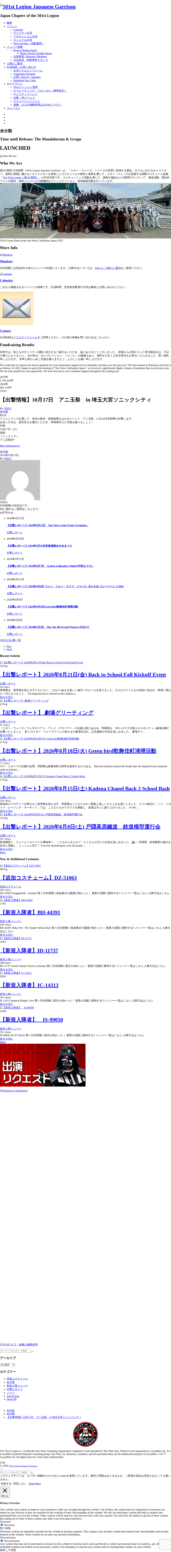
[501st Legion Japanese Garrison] (38, 7)
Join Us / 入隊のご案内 (108, 268)
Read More (35, 1483)
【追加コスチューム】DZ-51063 (38, 878)
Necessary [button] (5, 1521)
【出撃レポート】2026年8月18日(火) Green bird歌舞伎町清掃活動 (78, 751)
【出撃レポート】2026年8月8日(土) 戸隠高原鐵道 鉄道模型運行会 (80, 827)
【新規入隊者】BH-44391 (30, 912)
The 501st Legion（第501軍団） (21, 177)
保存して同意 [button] (8, 1550)
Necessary (9, 1525)
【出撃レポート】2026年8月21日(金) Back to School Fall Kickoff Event (83, 674)
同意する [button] (6, 1483)
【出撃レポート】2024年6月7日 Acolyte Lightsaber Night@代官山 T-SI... (50, 566)
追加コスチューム (10, 886)
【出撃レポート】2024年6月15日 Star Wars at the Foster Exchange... (47, 525)
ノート (11, 1392)
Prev (9, 646)
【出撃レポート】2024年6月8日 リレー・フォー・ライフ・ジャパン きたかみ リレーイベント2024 (65, 586)
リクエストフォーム (25, 337)
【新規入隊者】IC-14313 (29, 985)
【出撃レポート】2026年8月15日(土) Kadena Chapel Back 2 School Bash (85, 788)
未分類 (4, 411)
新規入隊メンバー (10, 921)
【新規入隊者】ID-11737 (29, 950)
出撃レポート (15, 532)
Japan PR (12, 1399)
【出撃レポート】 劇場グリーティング (47, 713)
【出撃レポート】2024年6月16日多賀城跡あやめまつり (39, 545)
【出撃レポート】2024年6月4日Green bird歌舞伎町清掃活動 (42, 606)
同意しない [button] (20, 1483)
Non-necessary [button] (8, 1537)
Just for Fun (13, 1396)
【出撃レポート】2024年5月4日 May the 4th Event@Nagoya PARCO (48, 627)
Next (9, 649)
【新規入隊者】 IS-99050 (31, 1020)
